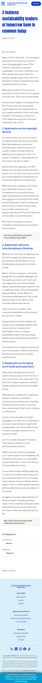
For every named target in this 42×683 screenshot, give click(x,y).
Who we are (21, 597)
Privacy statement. (20, 657)
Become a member (21, 633)
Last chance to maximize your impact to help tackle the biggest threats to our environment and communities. (21, 677)
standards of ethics (28, 670)
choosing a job (14, 64)
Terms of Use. (32, 657)
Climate (9, 543)
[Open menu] (3, 4)
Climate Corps (16, 78)
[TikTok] (29, 649)
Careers (21, 600)
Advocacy (10, 553)
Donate (36, 4)
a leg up (10, 199)
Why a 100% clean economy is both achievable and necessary (18, 522)
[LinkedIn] (16, 649)
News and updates (21, 615)
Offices (21, 604)
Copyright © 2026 (9, 655)
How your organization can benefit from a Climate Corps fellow (18, 236)
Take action (21, 636)
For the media (21, 622)
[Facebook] (24, 649)
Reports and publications (21, 618)
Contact (21, 640)
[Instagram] (20, 649)
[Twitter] (11, 649)
